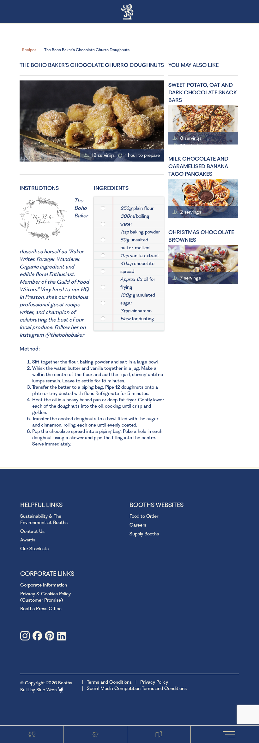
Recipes (29, 49)
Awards (27, 540)
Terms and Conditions (109, 682)
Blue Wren (47, 689)
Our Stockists (34, 548)
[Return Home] (130, 12)
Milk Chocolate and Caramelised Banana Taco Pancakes (198, 166)
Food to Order (144, 516)
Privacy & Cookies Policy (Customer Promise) (45, 597)
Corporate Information (43, 585)
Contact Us (32, 531)
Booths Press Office (41, 608)
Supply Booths (144, 534)
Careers (138, 525)
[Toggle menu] (230, 734)
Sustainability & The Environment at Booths (44, 519)
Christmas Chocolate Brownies (201, 236)
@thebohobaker (64, 335)
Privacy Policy (154, 682)
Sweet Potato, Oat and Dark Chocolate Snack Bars (202, 92)
